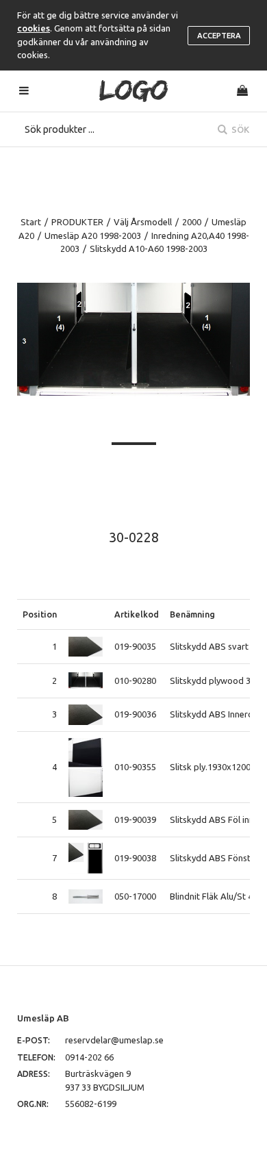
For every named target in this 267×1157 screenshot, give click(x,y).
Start (31, 222)
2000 (191, 222)
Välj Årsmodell (143, 222)
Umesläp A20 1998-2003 (92, 235)
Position (40, 614)
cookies (33, 28)
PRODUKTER (77, 222)
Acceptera (219, 35)
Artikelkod (136, 614)
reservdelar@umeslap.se (114, 1040)
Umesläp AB (43, 1018)
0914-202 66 (89, 1057)
